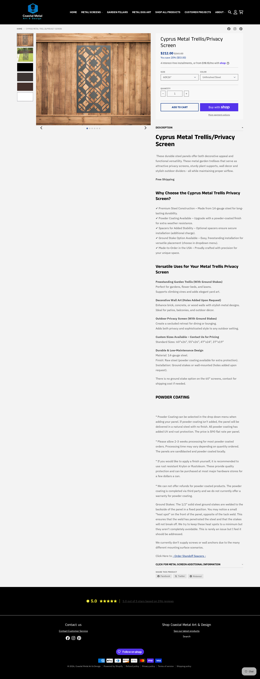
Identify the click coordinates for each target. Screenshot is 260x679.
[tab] (87, 128)
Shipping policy (184, 666)
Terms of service (166, 666)
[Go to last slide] (41, 127)
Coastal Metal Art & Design (88, 666)
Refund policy (132, 666)
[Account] (235, 12)
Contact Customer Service (73, 631)
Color (203, 72)
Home (19, 29)
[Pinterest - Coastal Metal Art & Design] (241, 28)
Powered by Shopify (113, 666)
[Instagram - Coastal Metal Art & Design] (235, 28)
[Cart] (241, 12)
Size (163, 72)
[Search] (230, 12)
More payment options (219, 114)
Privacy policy (148, 666)
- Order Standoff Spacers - (189, 556)
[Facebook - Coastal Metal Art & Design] (229, 28)
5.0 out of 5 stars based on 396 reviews (148, 601)
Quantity (166, 88)
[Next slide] (145, 127)
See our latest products (187, 631)
